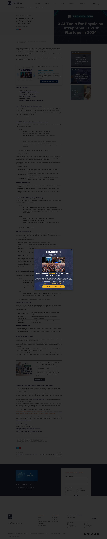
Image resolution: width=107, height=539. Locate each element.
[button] (71, 250)
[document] (53, 269)
